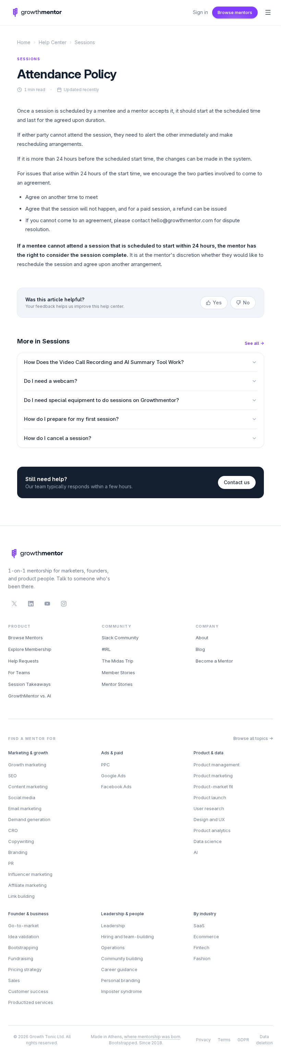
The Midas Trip (117, 661)
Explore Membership (29, 649)
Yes (217, 302)
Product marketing (213, 775)
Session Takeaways (29, 684)
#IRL (106, 649)
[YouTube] (47, 603)
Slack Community (120, 637)
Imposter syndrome (121, 991)
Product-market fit (213, 786)
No (246, 302)
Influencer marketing (30, 874)
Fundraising (20, 958)
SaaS (199, 925)
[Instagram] (64, 603)
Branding (17, 852)
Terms (224, 1039)
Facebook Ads (116, 786)
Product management (217, 764)
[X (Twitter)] (14, 603)
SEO (12, 775)
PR (11, 863)
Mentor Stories (117, 684)
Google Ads (113, 775)
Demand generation (29, 819)
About (202, 637)
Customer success (28, 991)
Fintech (201, 947)
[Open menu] (268, 12)
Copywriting (21, 841)
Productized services (30, 1002)
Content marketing (28, 786)
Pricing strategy (24, 969)
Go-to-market (23, 925)
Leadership (113, 925)
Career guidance (119, 969)
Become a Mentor (214, 661)
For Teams (19, 672)
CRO (13, 830)
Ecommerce (206, 936)
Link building (21, 896)
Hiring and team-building (127, 936)
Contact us (237, 482)
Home (23, 42)
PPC (105, 764)
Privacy (203, 1039)
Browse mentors (235, 12)
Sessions (85, 42)
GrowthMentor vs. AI (29, 696)
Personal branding (120, 980)
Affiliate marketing (27, 885)
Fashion (202, 958)
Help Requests (23, 661)
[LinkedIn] (31, 603)
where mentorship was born (152, 1036)
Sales (14, 980)
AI (196, 852)
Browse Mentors (25, 637)
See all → (254, 343)
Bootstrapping (23, 947)
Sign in (200, 12)
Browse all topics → (253, 738)
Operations (113, 947)
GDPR (243, 1039)
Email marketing (24, 808)
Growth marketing (27, 764)
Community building (122, 958)
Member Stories (118, 672)
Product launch (210, 797)
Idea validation (23, 936)
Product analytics (212, 830)
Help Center (52, 42)
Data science (208, 841)
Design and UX (209, 819)
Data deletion (264, 1039)
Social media (21, 797)
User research (209, 808)
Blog (200, 649)
